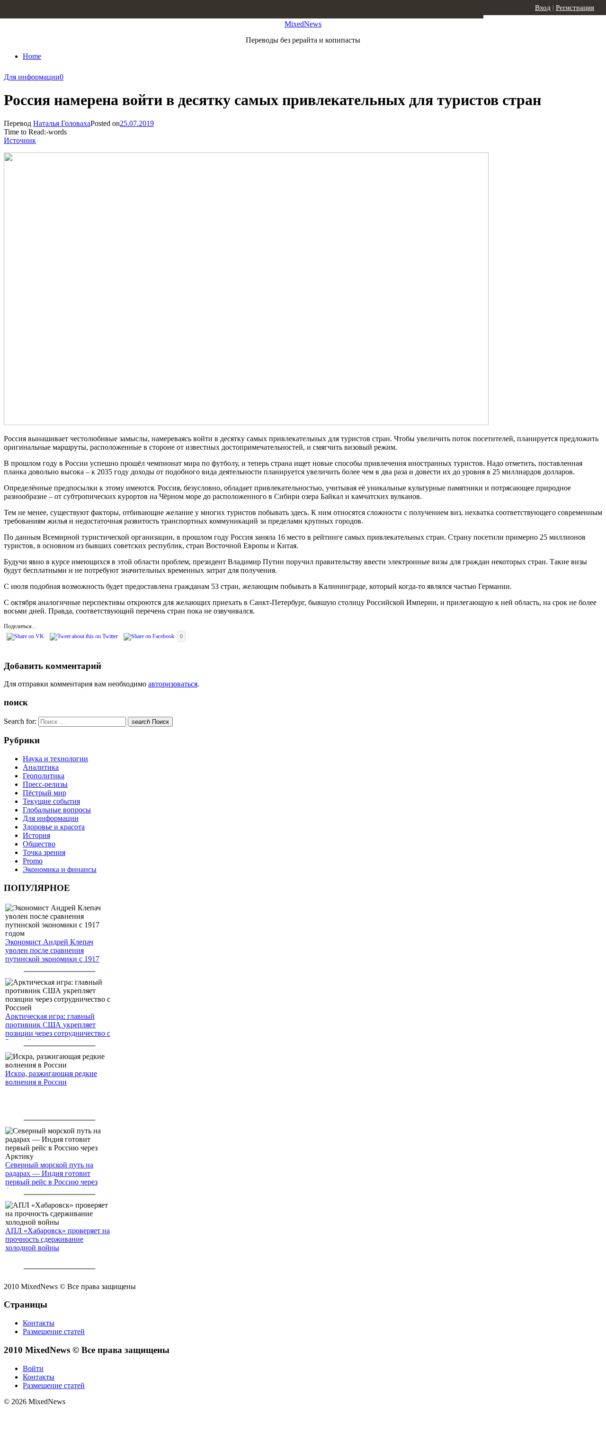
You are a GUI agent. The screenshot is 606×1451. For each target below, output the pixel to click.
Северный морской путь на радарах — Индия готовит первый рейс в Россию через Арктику (51, 1177)
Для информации (32, 77)
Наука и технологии (55, 759)
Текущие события (51, 801)
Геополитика (43, 776)
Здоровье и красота (54, 827)
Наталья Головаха (61, 123)
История (36, 835)
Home (32, 56)
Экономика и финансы (60, 869)
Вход (543, 7)
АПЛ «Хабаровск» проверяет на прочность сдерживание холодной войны (57, 1239)
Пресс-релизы (45, 784)
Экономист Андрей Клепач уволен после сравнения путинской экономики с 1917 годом (52, 954)
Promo (33, 861)
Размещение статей (54, 1331)
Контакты (38, 1323)
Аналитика (41, 767)
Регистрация (575, 7)
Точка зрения (44, 852)
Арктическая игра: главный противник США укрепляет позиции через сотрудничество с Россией (57, 1029)
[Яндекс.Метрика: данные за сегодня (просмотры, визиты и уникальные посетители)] (78, 1418)
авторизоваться (172, 684)
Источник (20, 140)
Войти (33, 1368)
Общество (39, 844)
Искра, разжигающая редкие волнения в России (51, 1077)
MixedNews (303, 24)
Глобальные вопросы (57, 810)
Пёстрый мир (44, 793)
